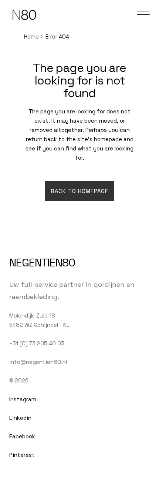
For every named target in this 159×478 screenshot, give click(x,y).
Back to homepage (79, 191)
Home (31, 36)
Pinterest (22, 454)
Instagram (22, 399)
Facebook (22, 436)
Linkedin (20, 417)
